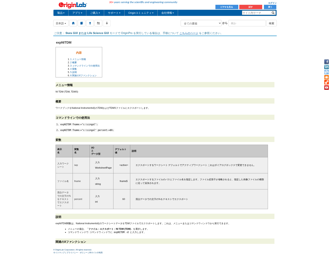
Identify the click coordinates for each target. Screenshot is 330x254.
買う (270, 7)
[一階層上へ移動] (90, 23)
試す (251, 7)
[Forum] (326, 77)
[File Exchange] (326, 82)
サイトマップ (59, 253)
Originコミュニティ (140, 12)
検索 (271, 23)
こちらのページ (189, 33)
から (225, 23)
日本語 (60, 23)
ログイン (272, 3)
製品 (60, 12)
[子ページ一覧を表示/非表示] (107, 23)
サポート (113, 12)
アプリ (76, 12)
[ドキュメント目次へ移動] (73, 23)
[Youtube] (326, 87)
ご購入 (94, 12)
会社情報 (166, 12)
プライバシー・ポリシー (76, 253)
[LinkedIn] (326, 66)
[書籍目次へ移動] (81, 23)
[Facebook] (326, 61)
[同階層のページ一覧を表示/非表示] (98, 23)
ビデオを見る (227, 7)
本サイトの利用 (96, 253)
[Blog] (326, 72)
